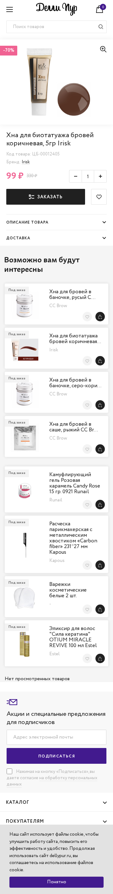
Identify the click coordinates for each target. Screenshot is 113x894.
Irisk (26, 162)
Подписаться (56, 756)
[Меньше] (75, 176)
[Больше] (100, 176)
